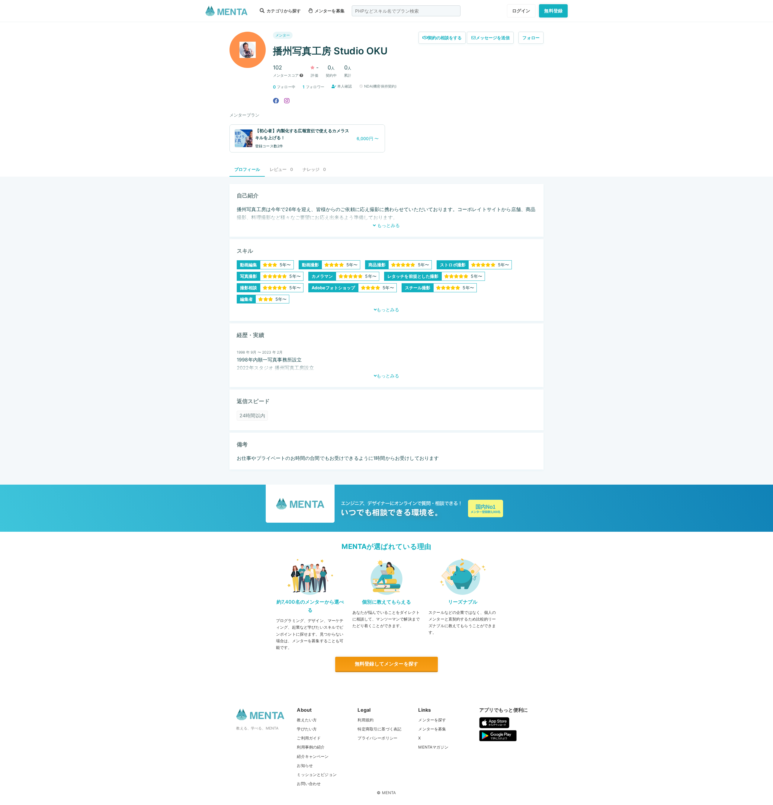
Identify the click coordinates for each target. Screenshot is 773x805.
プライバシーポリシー (377, 738)
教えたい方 (307, 719)
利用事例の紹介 (311, 747)
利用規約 (366, 719)
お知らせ (305, 765)
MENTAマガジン (433, 747)
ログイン (521, 11)
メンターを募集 (329, 10)
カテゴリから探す (283, 10)
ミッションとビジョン (317, 774)
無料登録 (553, 11)
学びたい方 (307, 728)
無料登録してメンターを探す (386, 664)
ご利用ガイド (309, 738)
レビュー (281, 169)
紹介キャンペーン (313, 756)
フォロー (531, 37)
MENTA (389, 792)
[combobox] (406, 10)
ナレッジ (314, 169)
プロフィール (247, 169)
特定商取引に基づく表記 (379, 728)
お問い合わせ (309, 783)
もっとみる (388, 225)
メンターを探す (432, 719)
